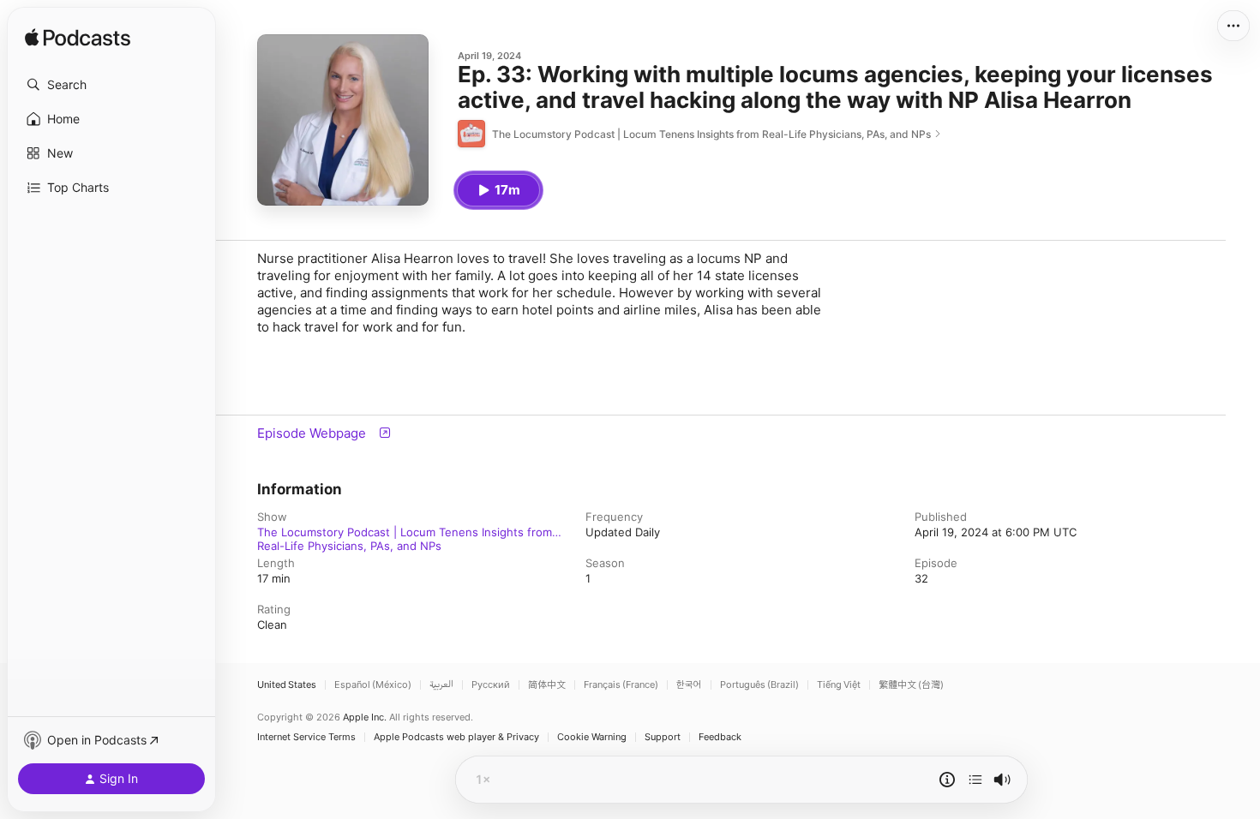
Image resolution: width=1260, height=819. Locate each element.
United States (286, 685)
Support (663, 737)
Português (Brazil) (759, 685)
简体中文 (547, 685)
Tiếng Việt (839, 685)
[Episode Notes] (947, 780)
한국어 (689, 685)
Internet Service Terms (306, 737)
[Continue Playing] (975, 780)
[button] (111, 84)
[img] (77, 38)
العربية (441, 685)
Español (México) (372, 685)
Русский (490, 685)
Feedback (720, 737)
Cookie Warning (592, 737)
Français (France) (621, 685)
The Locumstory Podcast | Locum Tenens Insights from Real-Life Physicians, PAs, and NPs (404, 532)
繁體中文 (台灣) (911, 685)
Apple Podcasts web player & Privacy (456, 737)
